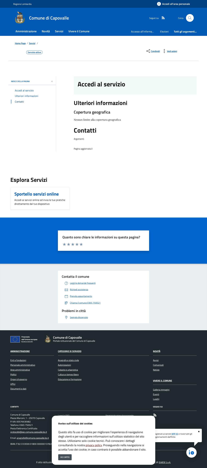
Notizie (156, 370)
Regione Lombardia (22, 4)
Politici (13, 374)
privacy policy (94, 445)
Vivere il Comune (162, 380)
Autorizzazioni (64, 365)
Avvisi (156, 360)
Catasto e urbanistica (68, 370)
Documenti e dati (18, 388)
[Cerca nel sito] (190, 18)
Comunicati (158, 365)
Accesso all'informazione (144, 31)
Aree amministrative (20, 370)
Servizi (32, 43)
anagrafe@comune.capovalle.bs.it (33, 438)
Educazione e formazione (70, 379)
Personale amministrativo (22, 365)
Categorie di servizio (69, 351)
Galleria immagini (161, 389)
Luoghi (156, 399)
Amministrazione (20, 351)
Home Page (20, 43)
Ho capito (65, 457)
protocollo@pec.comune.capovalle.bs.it (28, 432)
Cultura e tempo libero (68, 374)
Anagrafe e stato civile (68, 360)
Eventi (156, 394)
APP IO (175, 433)
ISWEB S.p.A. (165, 462)
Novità (156, 351)
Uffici (12, 384)
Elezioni (164, 31)
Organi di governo (18, 379)
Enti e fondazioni (18, 360)
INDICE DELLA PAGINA (20, 81)
